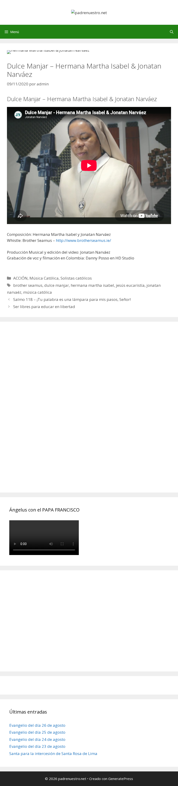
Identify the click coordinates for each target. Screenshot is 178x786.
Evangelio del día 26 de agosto (37, 725)
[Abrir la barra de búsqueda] (171, 32)
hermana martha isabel (92, 285)
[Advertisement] (44, 412)
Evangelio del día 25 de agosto (37, 732)
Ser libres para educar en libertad (44, 306)
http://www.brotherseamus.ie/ (83, 240)
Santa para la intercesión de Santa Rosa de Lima (53, 753)
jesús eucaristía (130, 285)
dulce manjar (56, 285)
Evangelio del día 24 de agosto (37, 739)
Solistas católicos (76, 278)
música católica (37, 292)
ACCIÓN (20, 278)
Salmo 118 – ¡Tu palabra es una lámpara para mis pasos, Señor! (72, 299)
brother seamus (27, 285)
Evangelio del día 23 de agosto (37, 746)
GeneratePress (120, 778)
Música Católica (44, 278)
